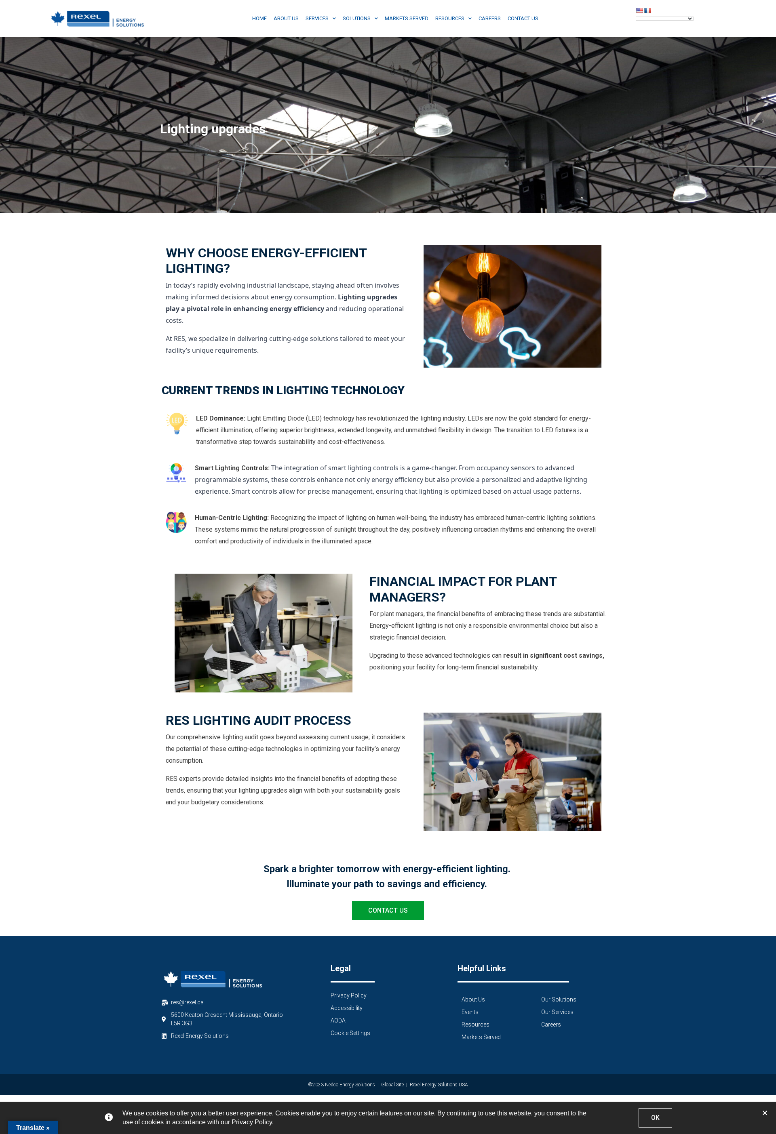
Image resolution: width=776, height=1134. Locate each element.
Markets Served (406, 18)
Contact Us (523, 18)
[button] (765, 1113)
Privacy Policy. (253, 1122)
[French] (647, 10)
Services (317, 18)
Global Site (392, 1085)
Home (259, 18)
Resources (449, 18)
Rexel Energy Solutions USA (439, 1085)
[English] (639, 10)
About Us (286, 18)
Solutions (357, 18)
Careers (490, 18)
